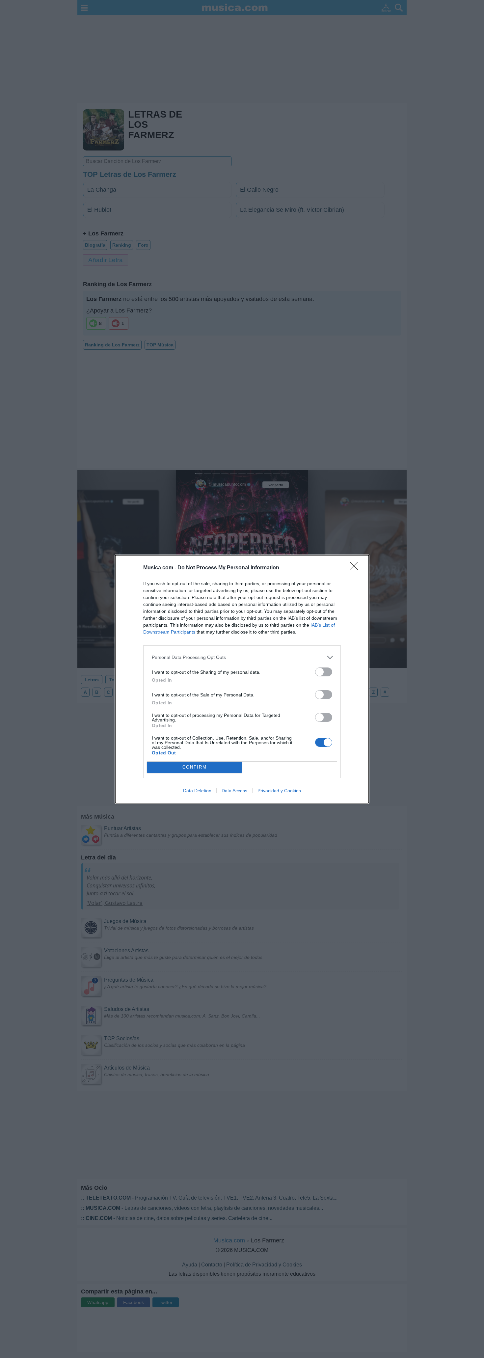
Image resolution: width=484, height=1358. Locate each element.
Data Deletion (197, 790)
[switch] (323, 671)
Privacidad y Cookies (279, 790)
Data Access (234, 790)
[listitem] (242, 657)
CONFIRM (194, 767)
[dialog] (242, 679)
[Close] (356, 568)
